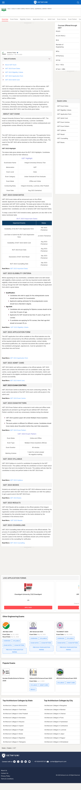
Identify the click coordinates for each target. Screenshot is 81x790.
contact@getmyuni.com (58, 761)
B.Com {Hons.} (60, 35)
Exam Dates (14, 19)
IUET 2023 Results (16, 520)
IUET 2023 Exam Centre (18, 398)
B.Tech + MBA (60, 69)
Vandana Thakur (11, 52)
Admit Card (51, 19)
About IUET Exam (10, 65)
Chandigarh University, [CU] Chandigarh (28, 594)
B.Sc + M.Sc (60, 64)
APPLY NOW (28, 607)
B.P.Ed (58, 60)
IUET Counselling (62, 138)
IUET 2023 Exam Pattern (18, 430)
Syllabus (16, 641)
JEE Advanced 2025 (36, 631)
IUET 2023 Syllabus (16, 480)
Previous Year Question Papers (14, 651)
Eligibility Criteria (25, 19)
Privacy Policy (5, 776)
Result (33, 689)
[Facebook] (14, 761)
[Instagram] (22, 761)
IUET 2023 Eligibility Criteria (14, 72)
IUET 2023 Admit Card (12, 80)
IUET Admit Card (62, 118)
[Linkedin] (25, 761)
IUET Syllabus (61, 130)
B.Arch (58, 31)
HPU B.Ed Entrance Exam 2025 (66, 678)
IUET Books (61, 142)
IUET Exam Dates (62, 106)
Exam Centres (61, 19)
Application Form (38, 19)
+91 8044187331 (40, 761)
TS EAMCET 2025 (62, 631)
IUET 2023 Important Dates (19, 268)
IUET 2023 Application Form (14, 76)
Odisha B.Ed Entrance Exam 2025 (41, 678)
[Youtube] (29, 761)
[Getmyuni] (41, 2)
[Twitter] (18, 761)
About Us (4, 770)
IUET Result (61, 134)
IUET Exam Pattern (63, 126)
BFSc (57, 51)
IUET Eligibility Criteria (64, 110)
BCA (57, 40)
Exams (9, 748)
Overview (7, 641)
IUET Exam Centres (63, 122)
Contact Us (4, 773)
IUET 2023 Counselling (17, 543)
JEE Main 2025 (8, 631)
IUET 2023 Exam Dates (12, 68)
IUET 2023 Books (15, 498)
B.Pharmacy (60, 56)
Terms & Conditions (7, 779)
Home (4, 748)
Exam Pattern (72, 19)
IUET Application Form (64, 114)
